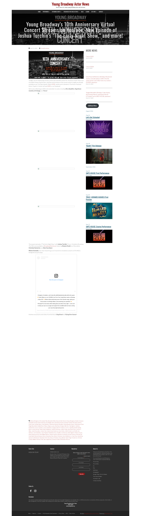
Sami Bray (80, 436)
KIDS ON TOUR (33, 452)
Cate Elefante (45, 424)
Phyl (94, 468)
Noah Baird (31, 436)
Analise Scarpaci (79, 421)
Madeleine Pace (52, 432)
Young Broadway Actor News (70, 4)
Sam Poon (74, 436)
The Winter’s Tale (96, 478)
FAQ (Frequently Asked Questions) (50, 513)
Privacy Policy (61, 513)
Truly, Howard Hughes (97, 476)
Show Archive (72, 513)
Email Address (81, 458)
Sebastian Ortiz (43, 437)
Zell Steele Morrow (65, 439)
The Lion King (95, 461)
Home (39, 12)
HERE (53, 84)
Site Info (93, 12)
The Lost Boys (96, 463)
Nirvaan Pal (79, 434)
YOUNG (47, 310)
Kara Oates (62, 431)
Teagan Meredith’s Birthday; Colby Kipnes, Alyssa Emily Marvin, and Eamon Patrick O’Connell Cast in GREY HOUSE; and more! (98, 94)
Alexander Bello (52, 421)
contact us (63, 501)
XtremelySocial (108, 513)
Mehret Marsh (53, 434)
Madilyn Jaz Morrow (62, 432)
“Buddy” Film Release (93, 146)
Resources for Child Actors (71, 12)
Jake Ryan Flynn (72, 429)
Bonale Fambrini (68, 422)
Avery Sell (54, 422)
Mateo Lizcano (78, 432)
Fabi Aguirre (72, 426)
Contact (101, 12)
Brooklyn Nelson (77, 422)
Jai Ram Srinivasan (55, 429)
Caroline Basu (37, 424)
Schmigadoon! (96, 472)
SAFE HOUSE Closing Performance (98, 226)
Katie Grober (68, 431)
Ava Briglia (48, 422)
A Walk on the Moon (97, 480)
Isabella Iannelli (73, 427)
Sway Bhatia (62, 437)
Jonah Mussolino (36, 431)
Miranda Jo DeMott (62, 434)
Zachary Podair (56, 439)
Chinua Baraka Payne (68, 424)
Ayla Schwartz (60, 422)
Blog (82, 12)
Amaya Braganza (70, 421)
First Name (81, 462)
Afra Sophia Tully (43, 421)
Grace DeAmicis (47, 427)
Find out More (89, 119)
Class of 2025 (90, 56)
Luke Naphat (44, 432)
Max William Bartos (44, 434)
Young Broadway (45, 48)
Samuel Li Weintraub (34, 437)
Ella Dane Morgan (59, 426)
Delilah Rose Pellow (42, 426)
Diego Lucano (51, 426)
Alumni (87, 12)
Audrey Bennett (42, 422)
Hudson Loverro (65, 427)
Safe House (95, 470)
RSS (67, 513)
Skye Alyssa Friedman (53, 437)
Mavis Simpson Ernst (34, 434)
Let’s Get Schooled (93, 117)
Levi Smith (74, 431)
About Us (34, 513)
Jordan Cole (43, 431)
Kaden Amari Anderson (52, 431)
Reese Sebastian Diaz (48, 436)
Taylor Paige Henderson (71, 437)
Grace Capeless (39, 427)
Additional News (92, 106)
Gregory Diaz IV (56, 427)
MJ (93, 466)
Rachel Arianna (38, 436)
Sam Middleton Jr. (67, 436)
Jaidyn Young (64, 429)
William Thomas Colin (38, 439)
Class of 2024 (90, 66)
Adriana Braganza (34, 421)
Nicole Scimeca (72, 434)
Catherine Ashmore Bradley (56, 424)
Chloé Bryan (77, 424)
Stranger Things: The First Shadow (100, 474)
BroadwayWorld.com (50, 246)
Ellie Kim (66, 426)
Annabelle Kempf (33, 422)
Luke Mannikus (37, 432)
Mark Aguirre (71, 432)
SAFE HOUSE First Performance (97, 173)
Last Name (81, 467)
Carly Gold (31, 424)
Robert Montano (58, 436)
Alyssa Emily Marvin (61, 421)
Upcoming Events (56, 12)
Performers (46, 12)
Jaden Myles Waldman (45, 429)
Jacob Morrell (35, 429)
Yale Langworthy (47, 439)
